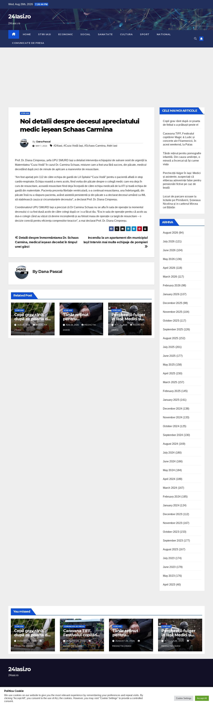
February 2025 (172, 391)
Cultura (126, 34)
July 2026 (169, 241)
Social (85, 34)
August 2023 (170, 549)
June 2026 (169, 250)
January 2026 (171, 294)
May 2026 (169, 259)
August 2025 (170, 338)
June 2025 (169, 355)
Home (27, 34)
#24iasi (58, 145)
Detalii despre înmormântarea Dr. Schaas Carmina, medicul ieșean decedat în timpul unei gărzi (47, 242)
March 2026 (170, 276)
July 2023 (169, 558)
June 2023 (169, 567)
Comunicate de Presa (28, 42)
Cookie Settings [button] (183, 698)
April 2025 (169, 373)
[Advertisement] (106, 72)
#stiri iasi (112, 145)
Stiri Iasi (44, 34)
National (164, 34)
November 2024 (172, 417)
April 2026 (169, 267)
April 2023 (169, 584)
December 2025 (172, 303)
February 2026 (172, 285)
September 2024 (173, 435)
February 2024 (172, 496)
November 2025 (172, 311)
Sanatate (105, 34)
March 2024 (170, 487)
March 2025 (170, 382)
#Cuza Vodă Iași (73, 145)
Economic (65, 34)
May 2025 (169, 364)
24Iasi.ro (19, 16)
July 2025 (169, 347)
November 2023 (172, 523)
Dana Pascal (43, 141)
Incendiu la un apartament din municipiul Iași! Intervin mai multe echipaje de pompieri (116, 240)
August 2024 (170, 443)
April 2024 (169, 479)
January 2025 (171, 399)
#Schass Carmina (95, 145)
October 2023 (171, 531)
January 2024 (171, 505)
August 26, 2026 (27, 641)
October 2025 (171, 320)
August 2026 (170, 232)
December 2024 (172, 408)
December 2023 (172, 514)
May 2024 (169, 470)
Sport (144, 34)
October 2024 (171, 426)
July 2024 (169, 452)
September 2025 (173, 329)
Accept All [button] (202, 698)
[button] (195, 38)
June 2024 (169, 461)
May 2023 (169, 575)
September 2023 (173, 540)
